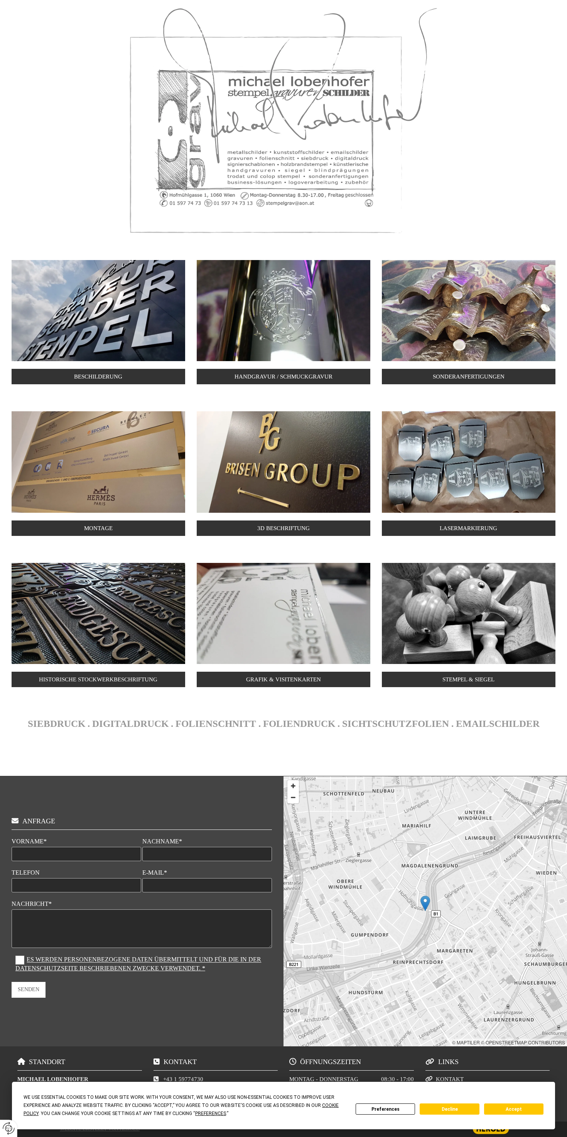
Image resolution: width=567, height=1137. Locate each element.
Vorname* (29, 841)
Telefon (26, 872)
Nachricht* (32, 903)
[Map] (425, 911)
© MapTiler (466, 1042)
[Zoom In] (293, 786)
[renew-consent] (8, 1128)
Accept (514, 1109)
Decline (450, 1109)
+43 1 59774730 (183, 1079)
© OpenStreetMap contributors (523, 1042)
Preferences (385, 1109)
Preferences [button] (210, 1113)
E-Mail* (154, 872)
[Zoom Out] (293, 797)
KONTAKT (450, 1079)
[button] (98, 376)
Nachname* (162, 841)
